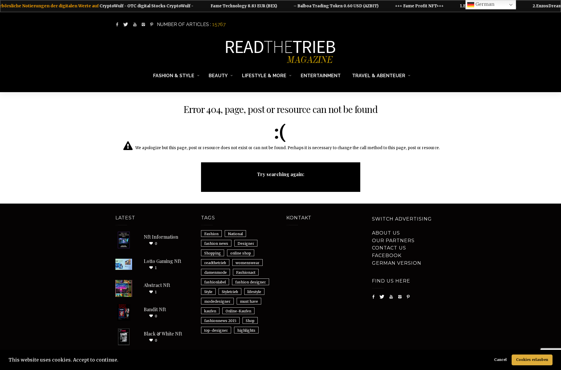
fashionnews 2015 (220, 321)
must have (249, 301)
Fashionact (245, 272)
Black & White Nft (163, 334)
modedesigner (217, 301)
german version (396, 263)
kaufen (210, 311)
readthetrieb (215, 263)
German (484, 4)
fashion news (216, 243)
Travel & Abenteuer (378, 75)
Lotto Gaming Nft (162, 261)
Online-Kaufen (238, 311)
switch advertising (402, 219)
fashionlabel (215, 282)
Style (208, 292)
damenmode (215, 272)
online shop (240, 253)
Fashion (211, 234)
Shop (250, 321)
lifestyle (254, 292)
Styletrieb (230, 292)
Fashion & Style (173, 75)
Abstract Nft (157, 285)
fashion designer (250, 282)
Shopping (212, 253)
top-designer (216, 330)
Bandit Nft (155, 309)
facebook (386, 255)
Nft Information (161, 237)
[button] (120, 361)
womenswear (247, 263)
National (235, 234)
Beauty (218, 75)
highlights (246, 330)
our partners (393, 240)
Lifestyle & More (264, 75)
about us (386, 233)
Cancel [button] (500, 359)
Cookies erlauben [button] (532, 359)
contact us (389, 248)
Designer (246, 243)
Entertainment (321, 75)
